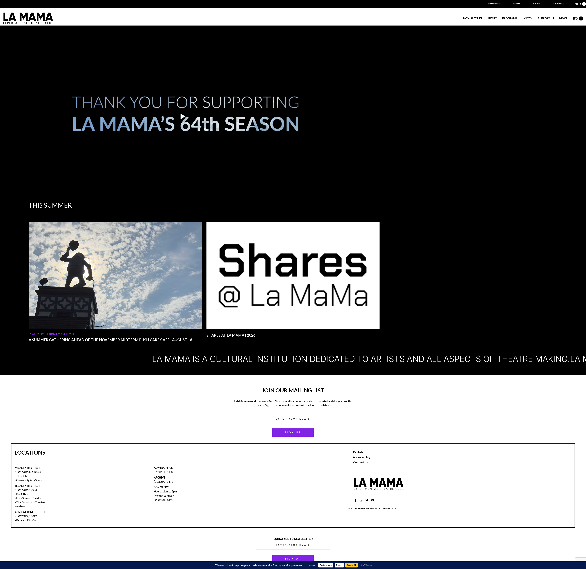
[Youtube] (372, 500)
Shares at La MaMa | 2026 (230, 335)
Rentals (358, 452)
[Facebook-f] (355, 500)
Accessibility (361, 457)
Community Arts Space (60, 334)
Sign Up (293, 432)
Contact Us (360, 462)
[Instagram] (361, 500)
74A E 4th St (37, 334)
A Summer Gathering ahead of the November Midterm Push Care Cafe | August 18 (110, 340)
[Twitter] (366, 500)
